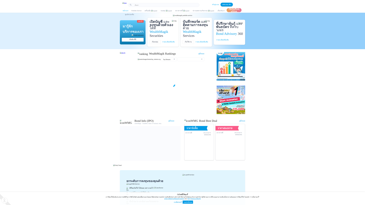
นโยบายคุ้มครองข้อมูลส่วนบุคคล (174, 198)
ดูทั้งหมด (201, 53)
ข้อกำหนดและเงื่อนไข (194, 198)
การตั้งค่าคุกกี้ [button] (178, 202)
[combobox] (166, 5)
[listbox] (169, 59)
